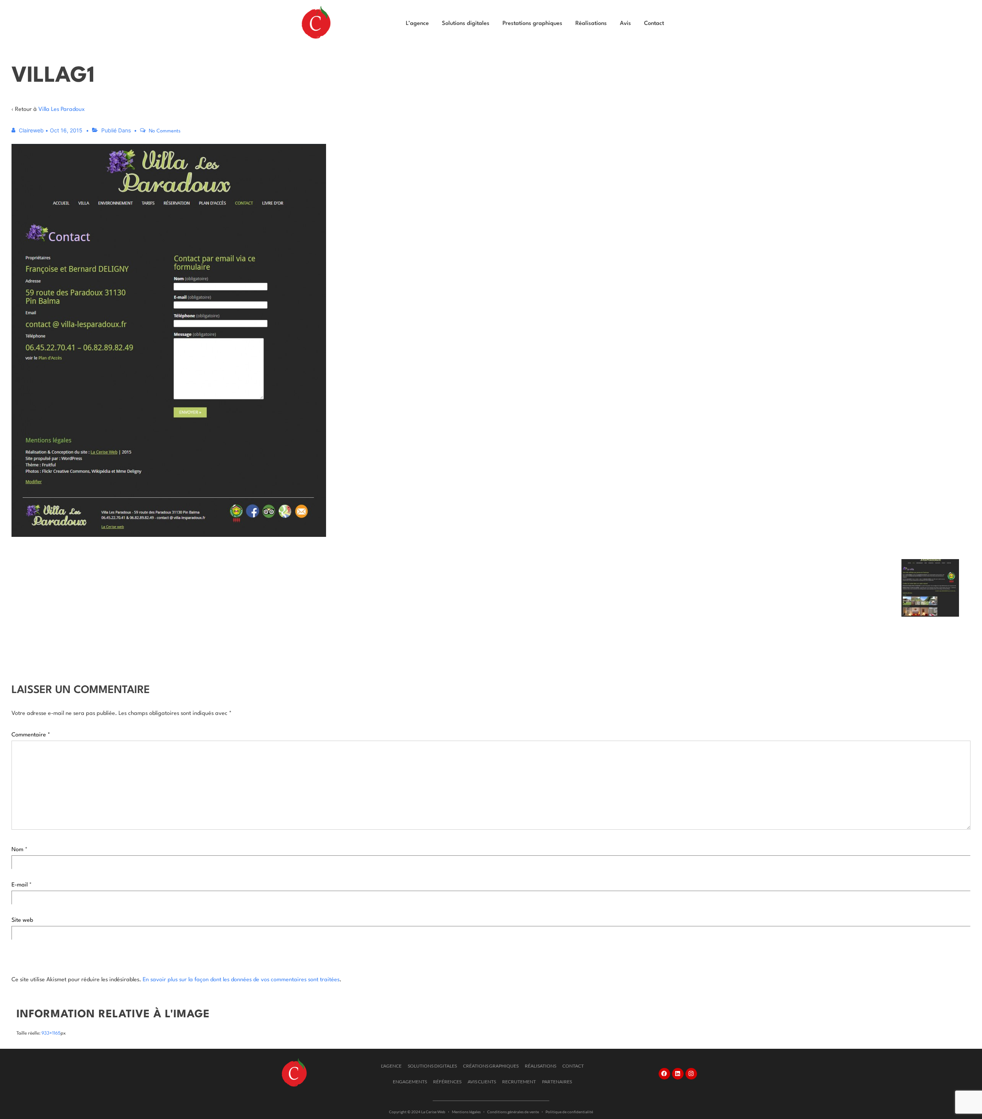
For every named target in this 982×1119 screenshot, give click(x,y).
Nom (17, 850)
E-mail (20, 885)
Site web (22, 920)
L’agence (417, 23)
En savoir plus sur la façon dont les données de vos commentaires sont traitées (241, 980)
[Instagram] (691, 1073)
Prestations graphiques (532, 23)
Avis (625, 23)
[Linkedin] (678, 1073)
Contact (654, 23)
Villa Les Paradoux (61, 109)
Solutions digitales (465, 23)
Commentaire (31, 735)
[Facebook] (664, 1073)
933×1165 (51, 1033)
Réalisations (591, 23)
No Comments (165, 131)
